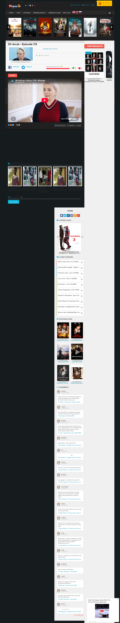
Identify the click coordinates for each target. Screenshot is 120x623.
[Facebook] (28, 5)
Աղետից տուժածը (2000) (66, 416)
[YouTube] (35, 5)
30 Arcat (55, 49)
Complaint (71, 125)
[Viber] (17, 125)
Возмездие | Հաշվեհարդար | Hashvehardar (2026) (70, 445)
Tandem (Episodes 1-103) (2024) (68, 571)
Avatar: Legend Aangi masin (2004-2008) (70, 433)
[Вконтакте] (26, 5)
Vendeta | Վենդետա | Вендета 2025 (69, 402)
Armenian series (47, 49)
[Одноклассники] (11, 125)
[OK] (32, 5)
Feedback (87, 5)
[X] (15, 125)
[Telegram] (30, 5)
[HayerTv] (15, 6)
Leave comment (13, 202)
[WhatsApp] (19, 125)
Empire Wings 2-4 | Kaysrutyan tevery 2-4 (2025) (70, 469)
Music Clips (66, 12)
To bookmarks (76, 5)
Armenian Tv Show (54, 12)
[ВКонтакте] (9, 125)
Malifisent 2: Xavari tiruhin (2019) (68, 585)
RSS (93, 5)
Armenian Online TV (39, 12)
